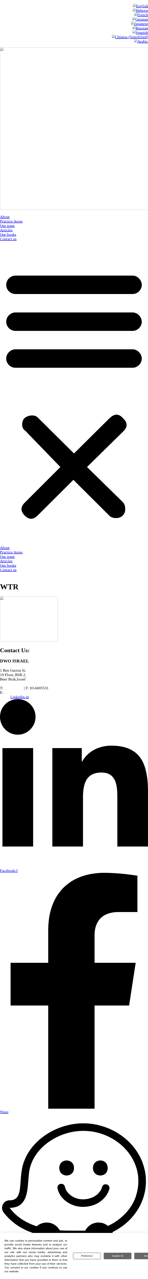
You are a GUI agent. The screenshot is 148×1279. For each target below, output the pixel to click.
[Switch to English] (140, 6)
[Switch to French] (141, 15)
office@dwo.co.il (18, 692)
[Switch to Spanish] (140, 32)
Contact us (8, 239)
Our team (7, 225)
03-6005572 (13, 688)
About (5, 217)
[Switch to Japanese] (139, 23)
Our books (8, 234)
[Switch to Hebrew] (140, 10)
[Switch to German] (140, 19)
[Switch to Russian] (140, 28)
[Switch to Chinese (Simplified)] (130, 37)
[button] (74, 393)
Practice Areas (11, 221)
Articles (6, 230)
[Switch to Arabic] (141, 41)
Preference (87, 1256)
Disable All (117, 1256)
